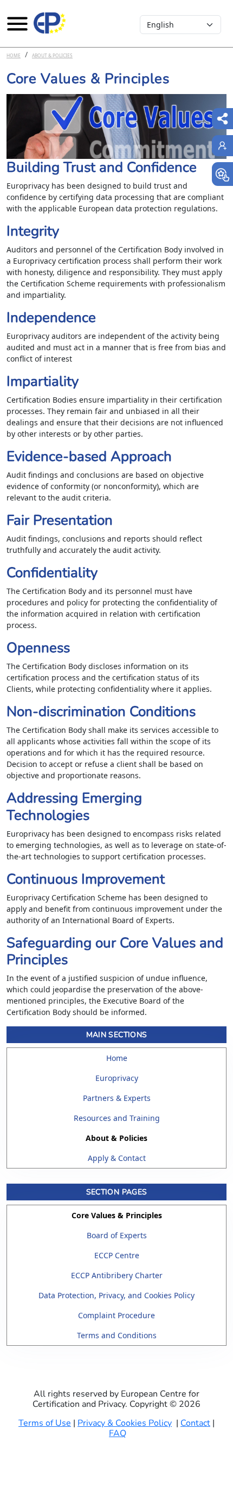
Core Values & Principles (117, 1215)
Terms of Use (44, 1423)
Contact (195, 1423)
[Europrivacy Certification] (50, 23)
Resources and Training (117, 1118)
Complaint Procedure (116, 1315)
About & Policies (52, 55)
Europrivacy (116, 1078)
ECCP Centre (116, 1255)
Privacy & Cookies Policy (124, 1423)
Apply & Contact (117, 1158)
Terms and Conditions (117, 1335)
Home (14, 55)
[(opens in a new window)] (222, 174)
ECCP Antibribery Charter (117, 1275)
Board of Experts (117, 1235)
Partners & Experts (117, 1098)
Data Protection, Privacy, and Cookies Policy (116, 1295)
